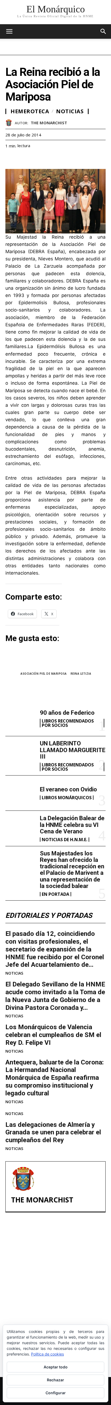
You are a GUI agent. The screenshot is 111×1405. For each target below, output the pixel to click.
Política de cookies (47, 1354)
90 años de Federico (67, 712)
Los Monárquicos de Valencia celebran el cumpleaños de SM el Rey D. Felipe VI (53, 1034)
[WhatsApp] (48, 159)
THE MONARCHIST (49, 122)
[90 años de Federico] (20, 718)
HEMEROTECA (30, 111)
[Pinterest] (35, 159)
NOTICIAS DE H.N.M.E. (64, 839)
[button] (103, 31)
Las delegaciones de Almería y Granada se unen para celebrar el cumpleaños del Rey (53, 1132)
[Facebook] (10, 159)
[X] (23, 159)
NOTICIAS (14, 973)
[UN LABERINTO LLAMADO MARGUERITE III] (20, 753)
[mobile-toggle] (9, 31)
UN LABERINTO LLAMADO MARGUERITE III (72, 750)
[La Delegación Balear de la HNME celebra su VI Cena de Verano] (20, 828)
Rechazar (55, 1380)
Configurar (56, 1392)
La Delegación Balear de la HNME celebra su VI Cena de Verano (72, 824)
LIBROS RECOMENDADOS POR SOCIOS (68, 723)
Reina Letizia (81, 673)
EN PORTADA (55, 894)
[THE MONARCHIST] (10, 122)
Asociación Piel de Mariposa (43, 673)
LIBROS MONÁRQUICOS (67, 797)
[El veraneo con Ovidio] (20, 793)
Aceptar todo (56, 1367)
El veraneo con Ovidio (68, 789)
